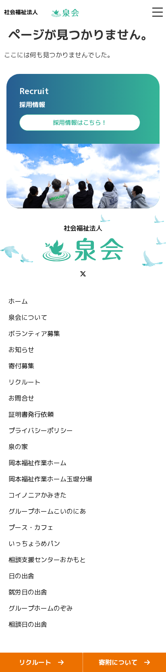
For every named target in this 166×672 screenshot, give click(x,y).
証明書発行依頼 (31, 414)
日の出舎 (21, 575)
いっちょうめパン (34, 543)
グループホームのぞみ (40, 608)
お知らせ (21, 349)
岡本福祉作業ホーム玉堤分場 (50, 479)
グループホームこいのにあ (47, 511)
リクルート (24, 382)
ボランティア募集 (34, 333)
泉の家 (18, 446)
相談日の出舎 (27, 624)
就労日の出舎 (27, 592)
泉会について (27, 317)
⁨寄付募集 (21, 365)
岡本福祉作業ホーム (37, 462)
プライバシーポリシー (40, 430)
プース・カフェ (31, 527)
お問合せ (21, 398)
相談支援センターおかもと (47, 559)
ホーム (18, 301)
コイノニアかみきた (37, 495)
